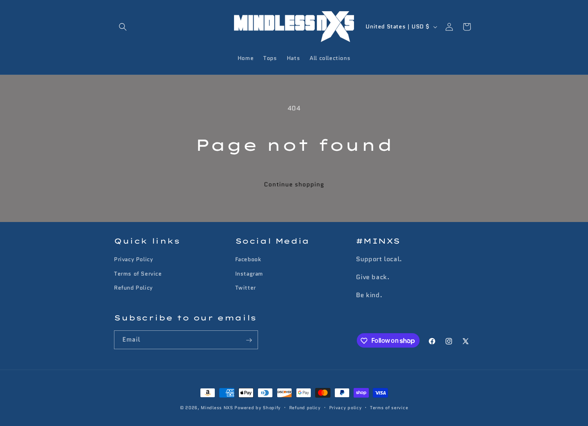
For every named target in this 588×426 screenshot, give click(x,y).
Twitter (245, 288)
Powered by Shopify (257, 407)
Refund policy (305, 407)
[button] (123, 27)
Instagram (249, 274)
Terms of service (389, 407)
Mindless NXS (217, 407)
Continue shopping (294, 184)
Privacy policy (345, 407)
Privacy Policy (133, 260)
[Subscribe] (249, 340)
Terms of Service (138, 274)
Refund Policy (133, 288)
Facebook (248, 260)
